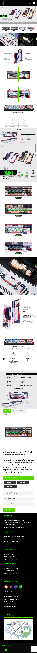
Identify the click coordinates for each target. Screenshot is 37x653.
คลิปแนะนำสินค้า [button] (11, 498)
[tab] (7, 411)
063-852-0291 (14, 573)
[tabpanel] (18, 432)
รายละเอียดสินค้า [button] (12, 493)
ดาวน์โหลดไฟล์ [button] (11, 477)
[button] (29, 3)
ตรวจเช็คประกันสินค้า (10, 606)
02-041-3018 (14, 559)
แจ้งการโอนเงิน (8, 601)
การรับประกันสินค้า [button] (12, 504)
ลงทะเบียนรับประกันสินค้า (11, 604)
